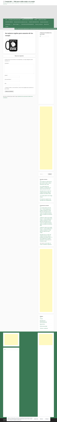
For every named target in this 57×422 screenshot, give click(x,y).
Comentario (7, 63)
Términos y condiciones (39, 24)
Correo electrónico (8, 79)
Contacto (6, 26)
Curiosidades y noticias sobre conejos (14, 19)
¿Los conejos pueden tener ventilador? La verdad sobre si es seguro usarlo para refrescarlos (45, 187)
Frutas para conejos (43, 241)
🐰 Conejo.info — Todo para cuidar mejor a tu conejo (19, 1)
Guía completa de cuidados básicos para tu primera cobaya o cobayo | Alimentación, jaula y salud (46, 183)
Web (5, 83)
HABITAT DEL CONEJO (42, 19)
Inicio (6, 19)
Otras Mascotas (7, 24)
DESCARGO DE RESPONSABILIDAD (27, 24)
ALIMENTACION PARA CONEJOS (27, 19)
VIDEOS (35, 19)
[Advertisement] (28, 12)
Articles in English (16, 24)
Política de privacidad (43, 326)
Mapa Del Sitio (46, 24)
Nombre (6, 75)
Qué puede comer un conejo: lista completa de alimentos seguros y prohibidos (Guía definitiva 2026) (45, 192)
